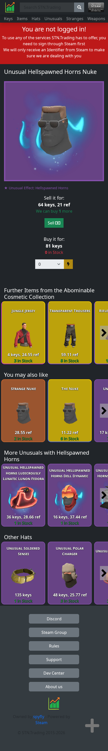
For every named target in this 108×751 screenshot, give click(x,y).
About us (54, 686)
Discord (54, 619)
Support (54, 659)
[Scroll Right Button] (104, 333)
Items (22, 18)
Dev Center (54, 673)
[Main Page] (10, 7)
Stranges (74, 18)
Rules (54, 646)
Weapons (96, 18)
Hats (36, 18)
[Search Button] (79, 7)
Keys (8, 18)
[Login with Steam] (96, 7)
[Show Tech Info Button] (92, 726)
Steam (41, 722)
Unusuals (53, 18)
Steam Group (54, 632)
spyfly (38, 716)
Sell (51, 223)
